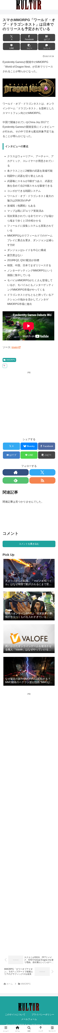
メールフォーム (29, 1019)
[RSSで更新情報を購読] (42, 480)
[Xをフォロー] (42, 472)
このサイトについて (15, 1014)
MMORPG (10, 360)
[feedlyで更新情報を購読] (16, 480)
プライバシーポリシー (43, 1014)
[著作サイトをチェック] (16, 472)
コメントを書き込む (29, 543)
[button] (29, 46)
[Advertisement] (29, 403)
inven (15, 347)
